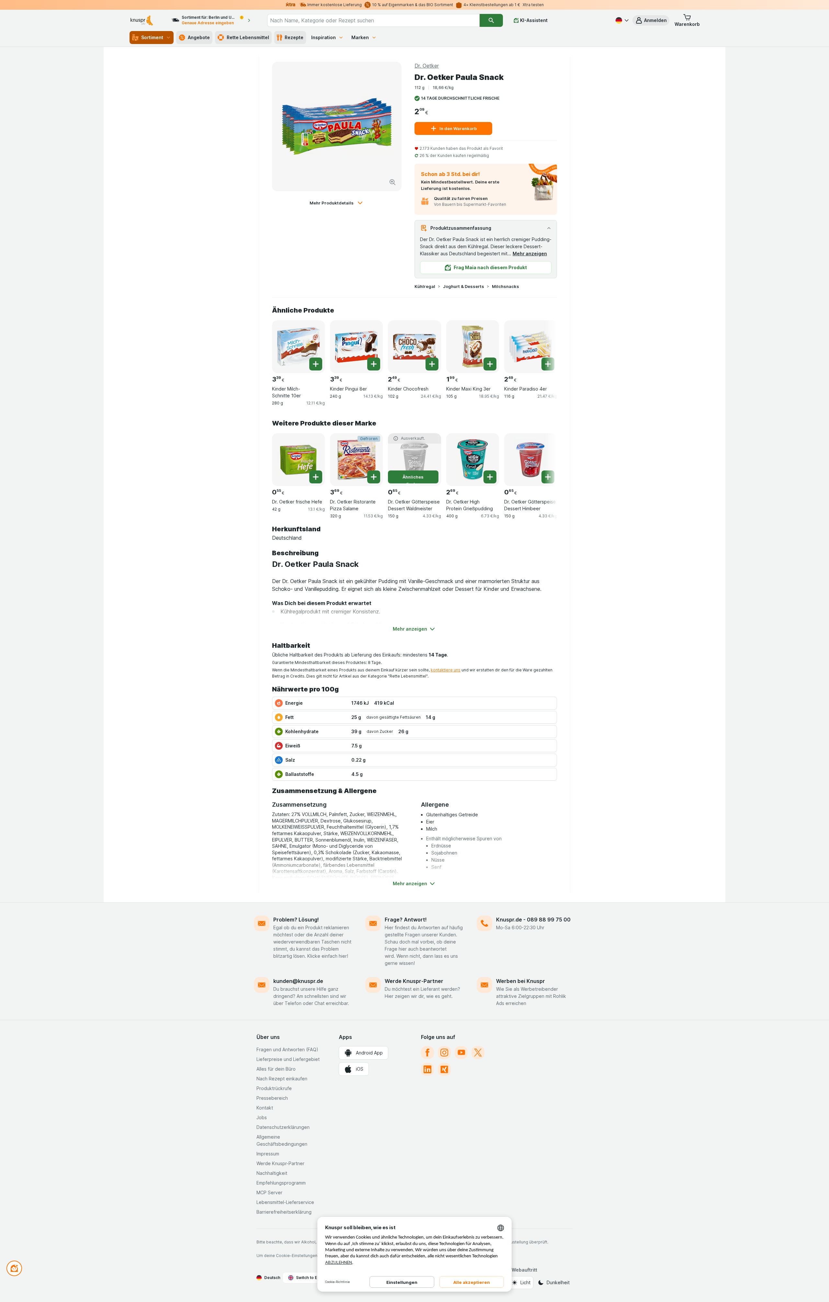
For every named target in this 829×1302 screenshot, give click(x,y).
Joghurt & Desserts (463, 286)
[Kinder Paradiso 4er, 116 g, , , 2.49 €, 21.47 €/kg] (530, 346)
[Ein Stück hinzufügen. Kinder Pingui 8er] (373, 364)
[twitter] (477, 1052)
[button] (650, 20)
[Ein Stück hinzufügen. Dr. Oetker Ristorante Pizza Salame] (373, 476)
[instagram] (444, 1052)
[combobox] (373, 20)
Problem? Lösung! (296, 919)
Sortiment (152, 37)
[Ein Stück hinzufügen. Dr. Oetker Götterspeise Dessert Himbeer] (547, 476)
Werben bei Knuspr (520, 981)
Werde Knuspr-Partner (414, 981)
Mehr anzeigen (530, 253)
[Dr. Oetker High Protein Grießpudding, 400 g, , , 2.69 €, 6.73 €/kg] (472, 459)
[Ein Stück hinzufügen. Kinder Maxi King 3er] (489, 364)
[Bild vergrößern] (392, 182)
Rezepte (294, 37)
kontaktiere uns (445, 670)
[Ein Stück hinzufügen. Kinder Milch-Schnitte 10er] (315, 364)
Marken (360, 37)
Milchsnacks (505, 286)
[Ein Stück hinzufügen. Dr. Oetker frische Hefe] (315, 476)
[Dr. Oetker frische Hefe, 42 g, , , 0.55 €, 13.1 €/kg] (298, 459)
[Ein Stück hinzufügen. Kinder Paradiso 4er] (547, 364)
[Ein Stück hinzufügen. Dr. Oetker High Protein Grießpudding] (489, 476)
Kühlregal (424, 286)
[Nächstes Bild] (544, 346)
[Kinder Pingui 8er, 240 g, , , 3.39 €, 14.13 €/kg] (356, 346)
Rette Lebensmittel (248, 37)
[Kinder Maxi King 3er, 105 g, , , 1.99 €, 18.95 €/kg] (472, 346)
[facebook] (427, 1052)
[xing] (444, 1069)
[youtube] (461, 1052)
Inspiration (323, 37)
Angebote (199, 37)
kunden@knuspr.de (298, 981)
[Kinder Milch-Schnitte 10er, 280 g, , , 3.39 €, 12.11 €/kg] (298, 346)
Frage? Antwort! (406, 919)
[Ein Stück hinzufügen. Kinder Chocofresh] (432, 364)
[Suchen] (491, 20)
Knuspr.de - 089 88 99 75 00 (533, 919)
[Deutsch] (621, 20)
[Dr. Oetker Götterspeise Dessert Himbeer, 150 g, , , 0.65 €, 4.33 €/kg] (530, 459)
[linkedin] (427, 1069)
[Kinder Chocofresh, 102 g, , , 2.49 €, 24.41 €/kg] (414, 346)
